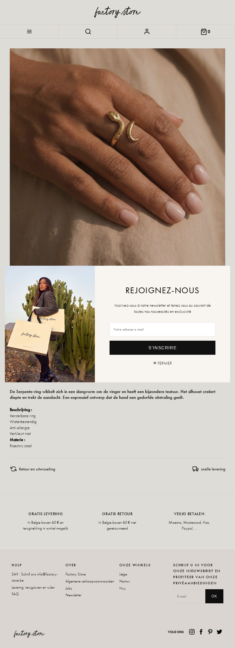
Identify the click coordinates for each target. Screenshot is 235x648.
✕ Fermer (162, 363)
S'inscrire (162, 347)
